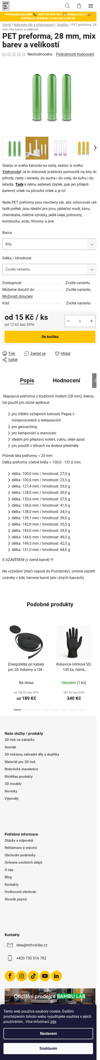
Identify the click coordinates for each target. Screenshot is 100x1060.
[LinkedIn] (56, 976)
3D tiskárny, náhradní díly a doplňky (32, 754)
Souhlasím (48, 1048)
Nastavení (48, 1033)
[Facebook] (10, 976)
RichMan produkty (19, 776)
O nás (9, 870)
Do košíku (50, 337)
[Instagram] (21, 976)
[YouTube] (45, 976)
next (95, 642)
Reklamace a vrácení (21, 848)
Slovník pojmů (16, 899)
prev (5, 642)
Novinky (11, 791)
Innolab (10, 747)
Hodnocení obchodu (20, 892)
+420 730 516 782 (31, 958)
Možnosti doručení (17, 296)
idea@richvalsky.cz (31, 945)
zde (53, 1021)
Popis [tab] (27, 380)
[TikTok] (33, 976)
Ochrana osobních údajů (23, 862)
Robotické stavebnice (21, 769)
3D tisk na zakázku (19, 740)
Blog (8, 877)
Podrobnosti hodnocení (75, 54)
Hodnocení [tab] (66, 380)
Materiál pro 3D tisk (20, 762)
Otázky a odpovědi (19, 840)
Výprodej (11, 798)
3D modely (13, 784)
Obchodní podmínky (20, 855)
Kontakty (11, 884)
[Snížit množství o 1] (68, 321)
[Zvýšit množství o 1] (91, 321)
